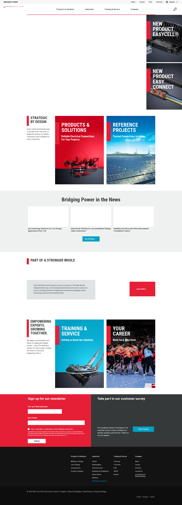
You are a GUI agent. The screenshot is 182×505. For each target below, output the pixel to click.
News (137, 461)
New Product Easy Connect (163, 79)
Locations (139, 471)
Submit (37, 441)
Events (116, 474)
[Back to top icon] (172, 500)
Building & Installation (100, 471)
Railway (95, 478)
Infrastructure (97, 468)
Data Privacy (88, 492)
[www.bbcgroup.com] (112, 279)
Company (138, 456)
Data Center (96, 474)
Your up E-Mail (33, 407)
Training (117, 461)
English (172, 2)
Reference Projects (125, 127)
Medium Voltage (77, 461)
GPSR (116, 471)
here (65, 435)
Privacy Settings (100, 492)
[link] (112, 279)
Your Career (121, 331)
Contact (138, 468)
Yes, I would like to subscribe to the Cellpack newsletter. (52, 429)
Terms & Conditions (74, 492)
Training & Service (74, 331)
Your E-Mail (32, 418)
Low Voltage (75, 465)
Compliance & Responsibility (140, 475)
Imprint (63, 492)
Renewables (96, 465)
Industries (96, 456)
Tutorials (117, 465)
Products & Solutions (75, 127)
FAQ (115, 468)
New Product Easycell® (166, 29)
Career (137, 465)
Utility (94, 461)
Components (75, 468)
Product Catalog (77, 471)
